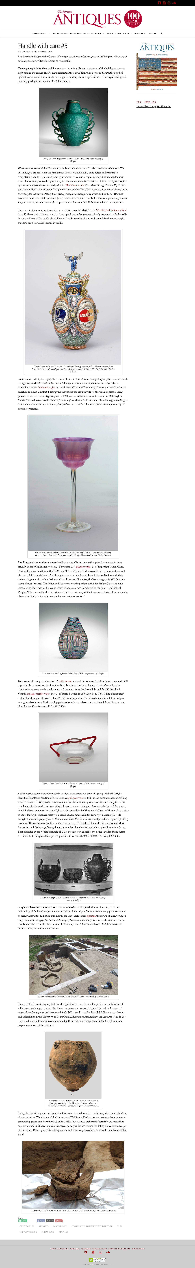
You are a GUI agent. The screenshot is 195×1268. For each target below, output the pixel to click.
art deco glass (27, 1226)
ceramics (43, 1226)
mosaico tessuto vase (38, 694)
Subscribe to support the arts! (153, 106)
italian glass (48, 1232)
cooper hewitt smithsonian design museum (92, 1226)
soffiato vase (65, 681)
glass (119, 1226)
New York (63, 1232)
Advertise (86, 1249)
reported (91, 916)
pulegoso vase (75, 798)
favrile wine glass (47, 388)
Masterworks (83, 567)
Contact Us (63, 1249)
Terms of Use (138, 1249)
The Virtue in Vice (76, 186)
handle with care (28, 1232)
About (53, 1249)
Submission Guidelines (119, 1249)
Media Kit (74, 1249)
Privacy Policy (99, 1249)
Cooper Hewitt (60, 1226)
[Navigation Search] (162, 33)
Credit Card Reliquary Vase (111, 210)
